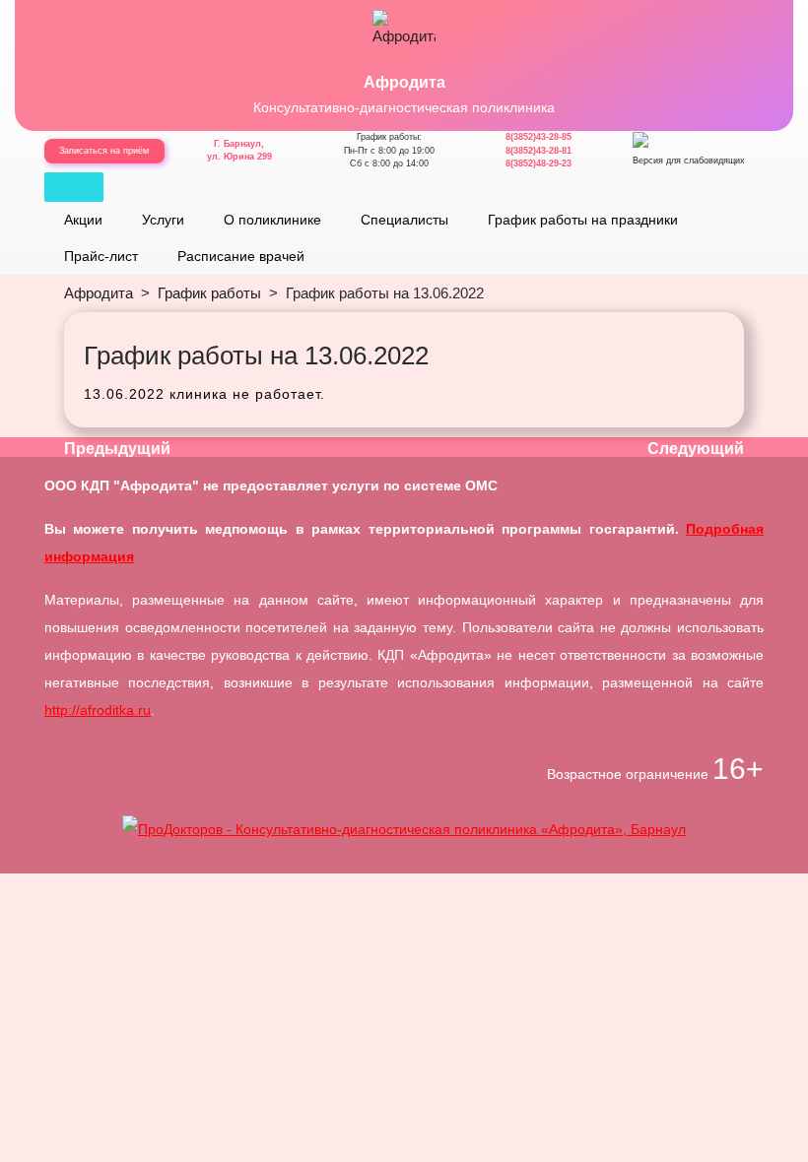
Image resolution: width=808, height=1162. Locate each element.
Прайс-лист (101, 256)
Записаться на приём (104, 151)
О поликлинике (272, 219)
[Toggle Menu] (73, 187)
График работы (209, 293)
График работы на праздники (583, 219)
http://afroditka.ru (97, 710)
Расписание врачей (240, 256)
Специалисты (404, 219)
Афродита (404, 82)
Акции (83, 219)
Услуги (163, 219)
